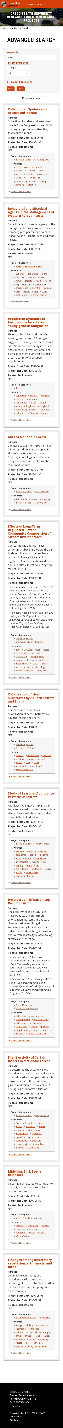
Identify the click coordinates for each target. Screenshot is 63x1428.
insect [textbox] (11, 57)
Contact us (15, 1405)
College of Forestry (35, 4)
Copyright (15, 1412)
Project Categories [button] (21, 82)
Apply (10, 88)
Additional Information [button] (21, 191)
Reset (20, 88)
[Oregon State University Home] (11, 3)
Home (6, 28)
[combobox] (31, 57)
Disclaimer (15, 1419)
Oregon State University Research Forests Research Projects (31, 17)
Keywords (12, 52)
